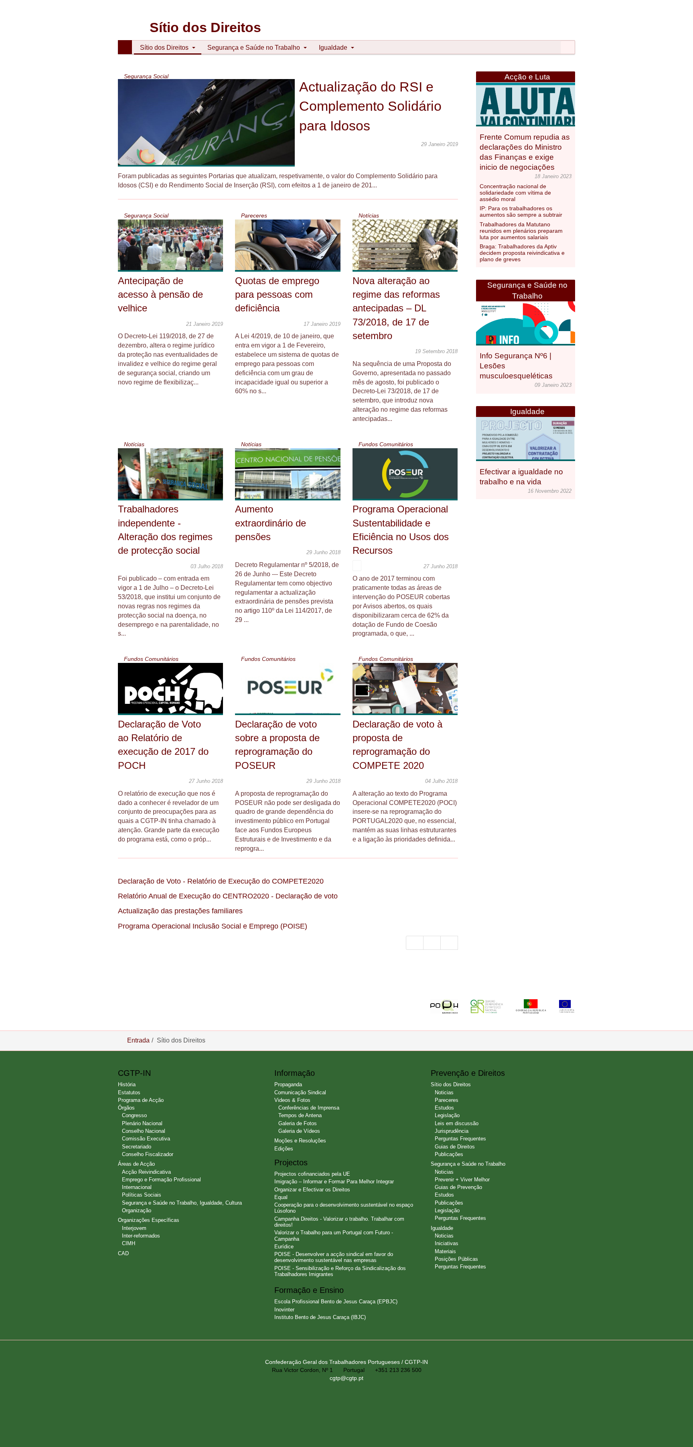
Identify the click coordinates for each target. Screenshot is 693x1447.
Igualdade (334, 47)
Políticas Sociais (141, 1195)
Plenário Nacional (142, 1123)
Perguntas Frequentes (460, 1139)
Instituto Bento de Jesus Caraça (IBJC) (320, 1317)
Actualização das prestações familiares (180, 911)
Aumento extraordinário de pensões (270, 523)
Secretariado (136, 1147)
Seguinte (449, 943)
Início (415, 943)
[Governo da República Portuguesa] (537, 1005)
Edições (283, 1149)
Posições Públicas (456, 1259)
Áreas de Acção (136, 1164)
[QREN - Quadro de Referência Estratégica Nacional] (493, 1005)
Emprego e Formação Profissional (161, 1180)
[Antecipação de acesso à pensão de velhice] (176, 248)
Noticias (444, 1092)
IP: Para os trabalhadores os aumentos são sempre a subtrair (521, 211)
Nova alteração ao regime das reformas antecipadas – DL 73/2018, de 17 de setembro (396, 308)
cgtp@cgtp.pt (346, 1378)
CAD (123, 1253)
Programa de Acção (141, 1100)
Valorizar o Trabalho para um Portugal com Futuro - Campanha (333, 1236)
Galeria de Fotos (297, 1123)
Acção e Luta (527, 77)
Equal (281, 1197)
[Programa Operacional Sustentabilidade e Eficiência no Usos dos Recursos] (410, 474)
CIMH (128, 1243)
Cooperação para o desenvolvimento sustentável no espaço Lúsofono (343, 1208)
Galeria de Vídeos (299, 1131)
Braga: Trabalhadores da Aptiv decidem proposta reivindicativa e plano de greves (522, 252)
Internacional (137, 1187)
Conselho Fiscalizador (147, 1154)
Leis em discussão (456, 1123)
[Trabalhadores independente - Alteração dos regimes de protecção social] (176, 485)
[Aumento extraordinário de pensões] (293, 482)
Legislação (447, 1115)
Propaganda (288, 1084)
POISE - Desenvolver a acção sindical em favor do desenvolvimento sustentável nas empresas (333, 1257)
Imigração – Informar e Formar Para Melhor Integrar (334, 1182)
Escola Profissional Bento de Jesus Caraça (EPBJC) (335, 1302)
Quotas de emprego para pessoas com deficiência (277, 294)
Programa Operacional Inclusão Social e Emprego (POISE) (212, 926)
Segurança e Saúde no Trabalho (254, 47)
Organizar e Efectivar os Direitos (312, 1190)
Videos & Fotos (292, 1100)
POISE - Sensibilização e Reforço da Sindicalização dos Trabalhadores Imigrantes (340, 1271)
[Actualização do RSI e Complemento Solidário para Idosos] (215, 133)
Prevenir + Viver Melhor (462, 1180)
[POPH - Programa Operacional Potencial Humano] (450, 1005)
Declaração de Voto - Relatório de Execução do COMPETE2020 (221, 881)
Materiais (445, 1251)
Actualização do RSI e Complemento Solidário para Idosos (370, 106)
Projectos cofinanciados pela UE (312, 1174)
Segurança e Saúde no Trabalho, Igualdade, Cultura (182, 1203)
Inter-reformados (141, 1236)
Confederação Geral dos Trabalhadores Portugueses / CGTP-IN (346, 1362)
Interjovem (134, 1228)
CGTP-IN (130, 16)
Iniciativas (446, 1243)
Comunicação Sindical (300, 1092)
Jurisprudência (451, 1131)
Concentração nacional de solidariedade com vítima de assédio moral (515, 192)
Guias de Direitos (455, 1147)
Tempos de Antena (300, 1115)
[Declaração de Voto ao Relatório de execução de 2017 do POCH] (176, 693)
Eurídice (284, 1247)
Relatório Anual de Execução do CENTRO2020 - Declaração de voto (228, 896)
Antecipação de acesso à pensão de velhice (160, 294)
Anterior (432, 943)
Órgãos (126, 1108)
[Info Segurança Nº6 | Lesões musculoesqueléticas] (528, 333)
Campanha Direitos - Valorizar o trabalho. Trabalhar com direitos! (339, 1222)
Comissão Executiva (146, 1139)
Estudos (444, 1108)
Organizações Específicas (148, 1220)
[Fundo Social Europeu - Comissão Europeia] (566, 1005)
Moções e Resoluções (300, 1141)
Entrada (138, 1040)
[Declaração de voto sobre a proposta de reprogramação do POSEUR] (288, 697)
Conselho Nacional (143, 1131)
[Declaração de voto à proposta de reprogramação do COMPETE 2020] (410, 692)
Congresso (134, 1115)
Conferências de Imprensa (308, 1108)
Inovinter (284, 1310)
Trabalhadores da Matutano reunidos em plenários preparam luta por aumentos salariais (521, 230)
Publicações (449, 1154)
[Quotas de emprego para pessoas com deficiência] (293, 253)
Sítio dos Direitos (165, 47)
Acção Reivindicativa (146, 1172)
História (127, 1084)
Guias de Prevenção (458, 1187)
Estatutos (129, 1092)
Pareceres (446, 1100)
